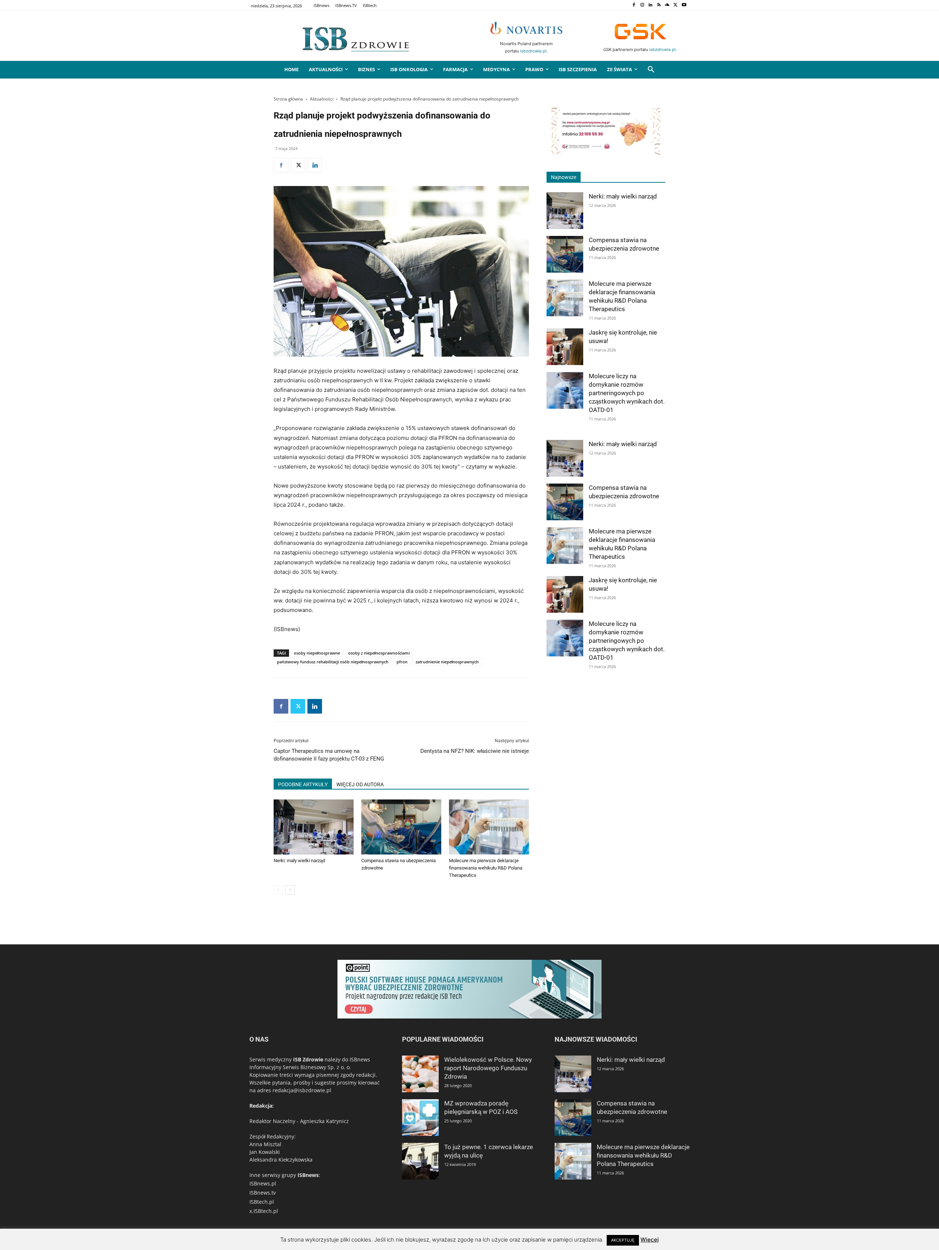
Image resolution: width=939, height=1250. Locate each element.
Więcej (649, 1239)
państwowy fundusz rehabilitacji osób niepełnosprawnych (332, 661)
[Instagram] (642, 5)
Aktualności (321, 99)
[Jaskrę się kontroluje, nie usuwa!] (565, 346)
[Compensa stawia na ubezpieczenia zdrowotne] (401, 826)
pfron (402, 661)
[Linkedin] (650, 5)
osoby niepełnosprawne (317, 653)
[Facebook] (633, 5)
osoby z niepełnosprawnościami (379, 653)
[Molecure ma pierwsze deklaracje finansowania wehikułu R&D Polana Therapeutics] (489, 826)
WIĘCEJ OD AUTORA (360, 784)
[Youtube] (684, 5)
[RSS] (659, 5)
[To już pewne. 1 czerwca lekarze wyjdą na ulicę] (420, 1161)
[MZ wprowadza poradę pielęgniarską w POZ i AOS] (420, 1117)
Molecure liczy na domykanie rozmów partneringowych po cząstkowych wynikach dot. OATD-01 (627, 392)
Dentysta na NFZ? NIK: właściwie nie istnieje (474, 751)
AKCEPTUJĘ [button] (623, 1240)
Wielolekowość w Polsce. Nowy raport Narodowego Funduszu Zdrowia (488, 1068)
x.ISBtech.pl (263, 1210)
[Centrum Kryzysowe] (606, 153)
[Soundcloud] (667, 5)
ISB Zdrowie (308, 1059)
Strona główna (288, 99)
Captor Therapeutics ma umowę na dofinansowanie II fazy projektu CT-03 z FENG (329, 755)
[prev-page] (278, 889)
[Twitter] (675, 5)
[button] (651, 70)
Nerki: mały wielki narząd (299, 860)
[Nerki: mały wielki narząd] (314, 826)
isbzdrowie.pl (533, 51)
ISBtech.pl (261, 1201)
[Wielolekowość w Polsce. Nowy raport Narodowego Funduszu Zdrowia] (420, 1074)
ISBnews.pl (262, 1183)
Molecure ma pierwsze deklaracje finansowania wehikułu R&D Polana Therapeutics (485, 868)
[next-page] (290, 889)
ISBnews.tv (262, 1192)
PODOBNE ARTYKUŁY (303, 784)
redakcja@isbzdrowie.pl (302, 1090)
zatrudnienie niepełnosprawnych (447, 661)
